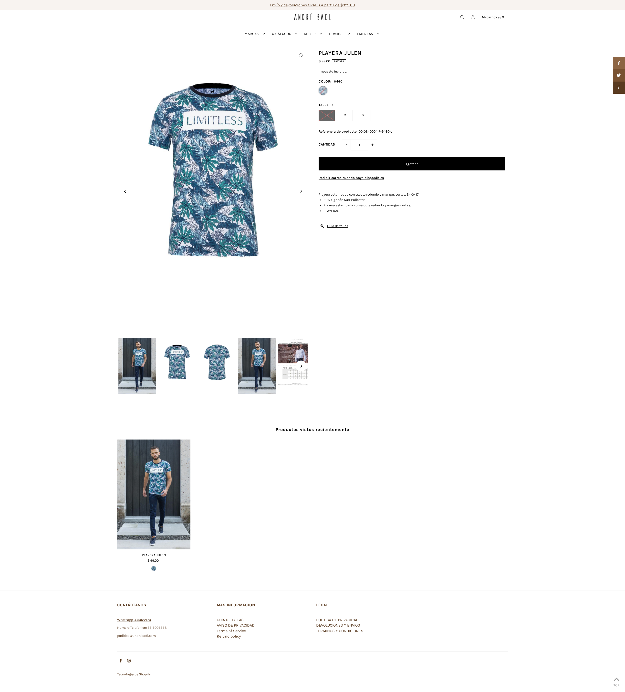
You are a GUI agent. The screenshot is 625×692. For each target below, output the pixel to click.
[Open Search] (462, 16)
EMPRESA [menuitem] (365, 34)
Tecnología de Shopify (134, 674)
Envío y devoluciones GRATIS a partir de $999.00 (312, 5)
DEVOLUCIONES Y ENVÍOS (338, 625)
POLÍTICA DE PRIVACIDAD (337, 620)
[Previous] (125, 191)
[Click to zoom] (300, 55)
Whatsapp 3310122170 (134, 620)
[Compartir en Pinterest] (619, 88)
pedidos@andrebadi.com (136, 636)
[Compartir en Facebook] (619, 63)
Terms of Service (231, 631)
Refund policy (229, 636)
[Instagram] (129, 661)
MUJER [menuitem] (310, 34)
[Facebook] (121, 661)
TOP (616, 685)
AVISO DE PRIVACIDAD (236, 625)
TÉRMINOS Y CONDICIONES (339, 631)
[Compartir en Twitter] (619, 75)
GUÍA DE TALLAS (230, 620)
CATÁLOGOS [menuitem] (281, 34)
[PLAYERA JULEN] (153, 494)
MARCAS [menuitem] (252, 34)
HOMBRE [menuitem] (336, 34)
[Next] (300, 191)
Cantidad (327, 144)
